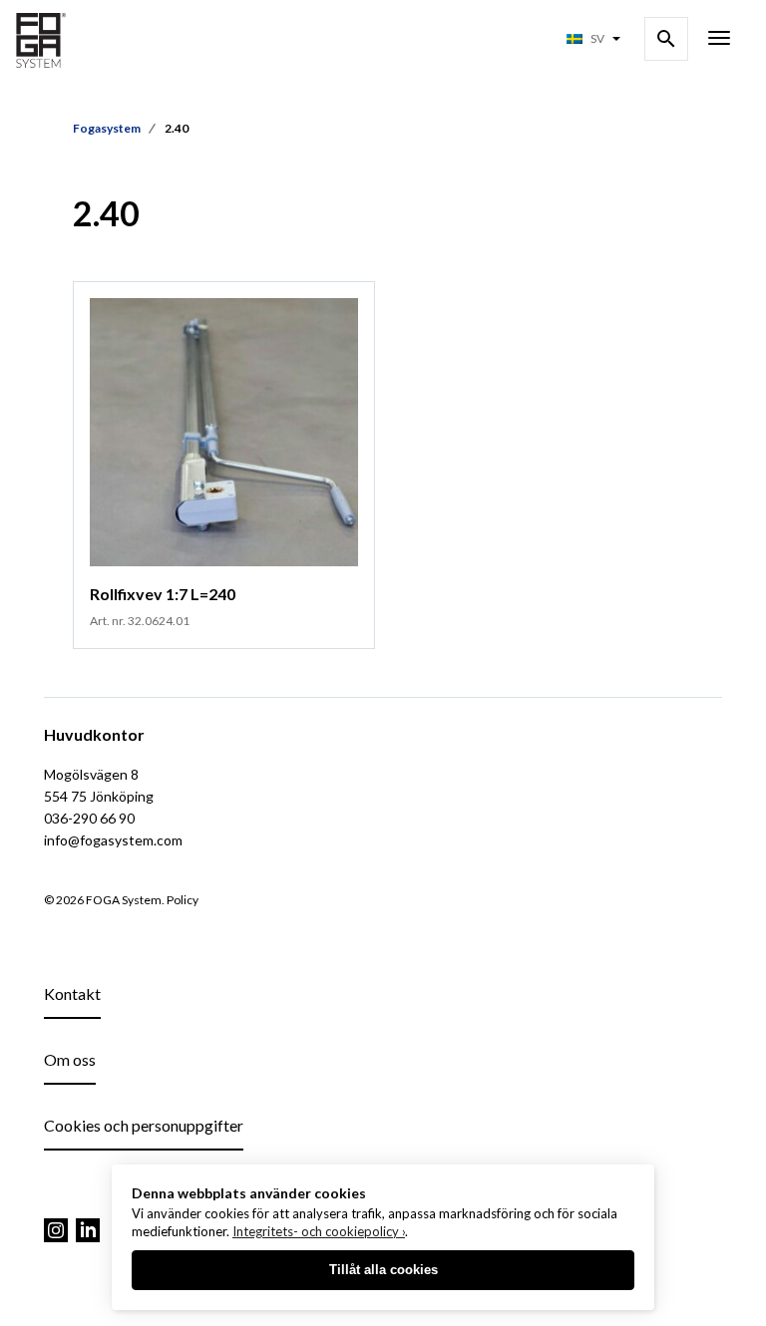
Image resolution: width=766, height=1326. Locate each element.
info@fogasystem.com (113, 839)
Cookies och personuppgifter (143, 1125)
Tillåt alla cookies (383, 1269)
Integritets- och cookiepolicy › (318, 1231)
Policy (182, 899)
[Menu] (719, 40)
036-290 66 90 (89, 818)
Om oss (70, 1059)
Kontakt (72, 993)
